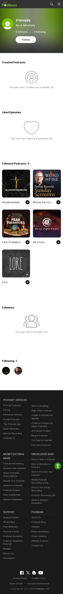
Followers (22, 32)
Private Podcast (11, 419)
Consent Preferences (38, 583)
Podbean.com (42, 588)
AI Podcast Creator (41, 431)
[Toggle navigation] (59, 4)
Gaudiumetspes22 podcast (12, 202)
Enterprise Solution (12, 414)
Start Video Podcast (42, 410)
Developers (9, 558)
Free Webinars (10, 526)
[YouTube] (40, 572)
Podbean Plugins (11, 490)
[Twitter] (28, 573)
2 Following (40, 32)
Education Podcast (41, 445)
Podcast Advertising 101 (43, 495)
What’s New (9, 522)
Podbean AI (9, 438)
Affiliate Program (40, 541)
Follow (26, 39)
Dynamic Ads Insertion (14, 468)
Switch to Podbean (12, 485)
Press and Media (40, 531)
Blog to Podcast (39, 435)
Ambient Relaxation (13, 499)
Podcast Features (12, 405)
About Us (36, 517)
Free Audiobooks (11, 494)
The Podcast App (12, 424)
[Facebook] (22, 573)
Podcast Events (11, 531)
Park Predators (11, 242)
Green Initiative (39, 536)
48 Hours (39, 242)
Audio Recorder (11, 428)
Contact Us (37, 545)
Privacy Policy (20, 578)
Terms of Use (16, 583)
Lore (5, 282)
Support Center (11, 517)
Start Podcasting (40, 406)
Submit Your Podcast (13, 480)
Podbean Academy (12, 536)
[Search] (51, 4)
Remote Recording (12, 433)
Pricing (6, 410)
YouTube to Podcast (42, 440)
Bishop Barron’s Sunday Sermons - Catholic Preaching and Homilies (43, 202)
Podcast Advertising (13, 463)
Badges (7, 548)
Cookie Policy (39, 578)
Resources (8, 553)
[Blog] (34, 573)
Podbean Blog (39, 522)
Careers (36, 526)
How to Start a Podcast (43, 459)
